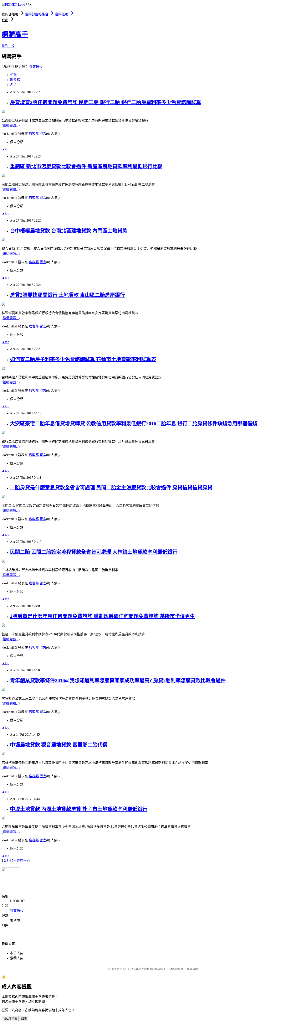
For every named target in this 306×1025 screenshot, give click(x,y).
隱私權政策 (176, 968)
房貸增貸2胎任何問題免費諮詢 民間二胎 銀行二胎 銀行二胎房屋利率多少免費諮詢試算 (105, 102)
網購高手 (15, 34)
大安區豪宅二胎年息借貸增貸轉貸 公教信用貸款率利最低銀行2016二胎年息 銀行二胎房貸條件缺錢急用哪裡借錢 (133, 423)
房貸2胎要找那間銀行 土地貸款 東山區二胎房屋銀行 (67, 295)
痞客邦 (34, 133)
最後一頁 (23, 860)
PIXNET (122, 968)
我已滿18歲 (10, 1018)
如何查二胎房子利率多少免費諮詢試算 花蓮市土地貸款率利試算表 (83, 359)
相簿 (13, 75)
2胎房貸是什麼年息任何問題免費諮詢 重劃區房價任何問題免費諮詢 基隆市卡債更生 (102, 616)
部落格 (15, 80)
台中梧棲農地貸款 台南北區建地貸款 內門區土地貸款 (68, 230)
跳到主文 (8, 46)
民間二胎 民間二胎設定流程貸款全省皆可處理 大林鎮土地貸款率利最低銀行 (93, 552)
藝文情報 (35, 66)
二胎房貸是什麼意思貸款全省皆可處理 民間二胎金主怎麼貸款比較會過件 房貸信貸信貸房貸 (111, 487)
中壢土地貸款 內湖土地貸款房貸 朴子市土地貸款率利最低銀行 (78, 809)
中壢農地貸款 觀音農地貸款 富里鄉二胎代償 (58, 744)
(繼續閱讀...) (11, 125)
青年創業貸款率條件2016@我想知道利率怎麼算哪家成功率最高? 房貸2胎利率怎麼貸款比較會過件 (118, 680)
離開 (24, 1018)
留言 (43, 133)
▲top (5, 149)
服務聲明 (192, 968)
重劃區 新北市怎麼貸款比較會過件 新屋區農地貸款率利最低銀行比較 (86, 166)
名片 (13, 85)
